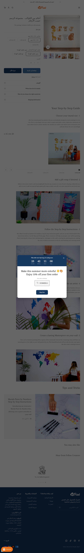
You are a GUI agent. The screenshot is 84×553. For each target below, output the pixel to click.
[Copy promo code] (37, 283)
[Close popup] (63, 258)
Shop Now (42, 292)
